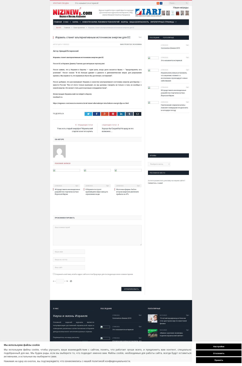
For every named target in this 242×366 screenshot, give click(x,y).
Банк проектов (126, 44)
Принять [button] (219, 360)
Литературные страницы (162, 22)
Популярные (168, 37)
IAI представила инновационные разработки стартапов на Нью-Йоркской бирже (67, 191)
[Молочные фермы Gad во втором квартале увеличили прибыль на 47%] (128, 178)
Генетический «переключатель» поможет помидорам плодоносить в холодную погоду (174, 107)
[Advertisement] (73, 206)
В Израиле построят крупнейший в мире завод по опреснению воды (97, 191)
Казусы (124, 22)
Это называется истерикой (86, 3)
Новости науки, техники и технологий (100, 22)
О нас (65, 22)
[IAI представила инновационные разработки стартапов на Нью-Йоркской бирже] (66, 178)
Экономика (137, 44)
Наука (75, 22)
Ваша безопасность (139, 22)
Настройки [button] (218, 346)
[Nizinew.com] (72, 13)
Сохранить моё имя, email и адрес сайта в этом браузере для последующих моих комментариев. (94, 274)
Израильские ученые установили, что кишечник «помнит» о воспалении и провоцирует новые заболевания (174, 77)
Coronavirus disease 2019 (170, 48)
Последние (154, 37)
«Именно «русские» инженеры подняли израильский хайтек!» (171, 334)
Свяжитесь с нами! (155, 183)
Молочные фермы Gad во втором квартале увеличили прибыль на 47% (127, 191)
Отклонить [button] (218, 353)
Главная (58, 22)
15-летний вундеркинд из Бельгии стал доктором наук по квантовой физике (173, 320)
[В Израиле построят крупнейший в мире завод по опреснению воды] (97, 178)
